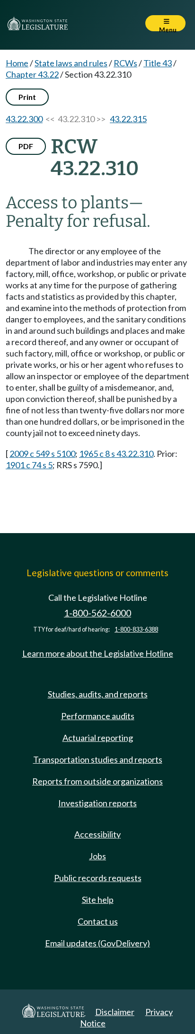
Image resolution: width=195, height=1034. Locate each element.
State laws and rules (71, 63)
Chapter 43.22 (32, 74)
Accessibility (97, 834)
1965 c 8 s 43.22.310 (116, 453)
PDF (25, 146)
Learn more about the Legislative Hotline (97, 653)
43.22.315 (128, 119)
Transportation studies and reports (97, 759)
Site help (98, 899)
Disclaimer (114, 1012)
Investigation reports (97, 803)
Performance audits (97, 716)
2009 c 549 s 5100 (42, 453)
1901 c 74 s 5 (29, 465)
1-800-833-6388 (136, 629)
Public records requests (98, 878)
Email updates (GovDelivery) (97, 943)
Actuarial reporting (97, 737)
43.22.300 (24, 119)
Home (17, 63)
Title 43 (157, 63)
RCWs (125, 63)
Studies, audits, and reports (98, 694)
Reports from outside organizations (97, 781)
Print (27, 96)
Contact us (98, 921)
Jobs (97, 856)
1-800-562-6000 (97, 612)
